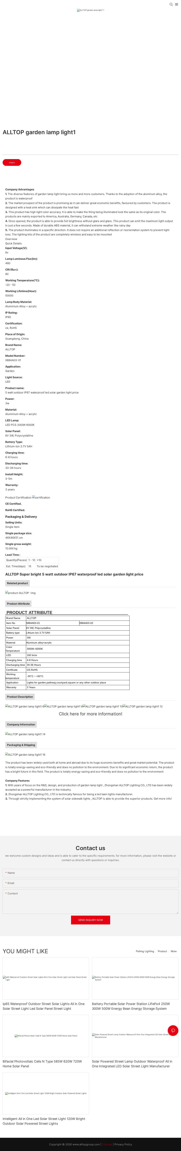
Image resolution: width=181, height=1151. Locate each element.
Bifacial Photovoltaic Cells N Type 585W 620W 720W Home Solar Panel (42, 1064)
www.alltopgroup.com (86, 1144)
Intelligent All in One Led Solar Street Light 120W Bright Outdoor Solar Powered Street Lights (44, 1121)
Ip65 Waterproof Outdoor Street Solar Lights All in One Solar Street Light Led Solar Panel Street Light (43, 1006)
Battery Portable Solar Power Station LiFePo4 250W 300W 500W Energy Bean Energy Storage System (131, 1006)
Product (162, 951)
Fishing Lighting (145, 951)
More (174, 951)
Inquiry (12, 162)
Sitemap (107, 1144)
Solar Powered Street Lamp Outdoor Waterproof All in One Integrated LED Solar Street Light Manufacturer (132, 1064)
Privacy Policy (123, 1144)
